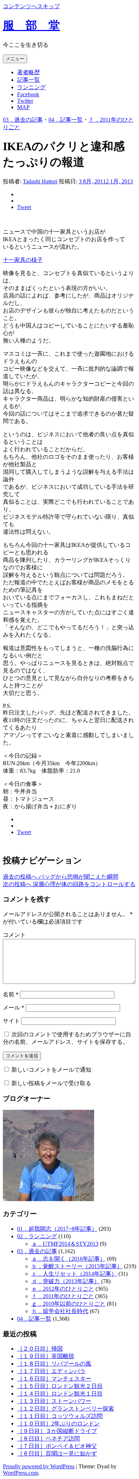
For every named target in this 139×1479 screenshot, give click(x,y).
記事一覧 (28, 80)
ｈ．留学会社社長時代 (59, 1311)
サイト (11, 1021)
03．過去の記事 (23, 120)
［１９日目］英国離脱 (45, 1356)
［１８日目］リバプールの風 (54, 1364)
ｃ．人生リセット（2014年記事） (74, 1274)
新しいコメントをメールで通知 (51, 1070)
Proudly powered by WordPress (38, 1466)
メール (13, 1008)
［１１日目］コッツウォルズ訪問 (60, 1416)
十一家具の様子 (23, 260)
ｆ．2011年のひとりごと (62, 1296)
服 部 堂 (31, 25)
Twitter (25, 101)
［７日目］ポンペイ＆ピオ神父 (57, 1446)
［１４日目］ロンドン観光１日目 (60, 1394)
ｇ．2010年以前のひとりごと (68, 1304)
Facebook (28, 94)
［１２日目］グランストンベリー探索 (65, 1409)
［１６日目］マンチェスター (54, 1379)
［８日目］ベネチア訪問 (48, 1438)
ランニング (31, 87)
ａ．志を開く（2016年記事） (68, 1259)
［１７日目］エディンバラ (51, 1371)
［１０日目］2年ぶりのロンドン (58, 1423)
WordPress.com (20, 1473)
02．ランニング (37, 1236)
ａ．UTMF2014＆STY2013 (64, 1244)
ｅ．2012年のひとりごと (62, 1289)
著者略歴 (28, 72)
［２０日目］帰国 (40, 1349)
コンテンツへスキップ (31, 6)
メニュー (15, 58)
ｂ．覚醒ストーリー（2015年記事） (77, 1266)
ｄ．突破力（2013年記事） (65, 1281)
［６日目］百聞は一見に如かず (57, 1453)
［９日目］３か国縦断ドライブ (57, 1431)
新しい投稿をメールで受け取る (51, 1083)
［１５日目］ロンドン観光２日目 (60, 1386)
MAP (23, 107)
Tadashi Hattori (40, 181)
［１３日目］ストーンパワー (54, 1401)
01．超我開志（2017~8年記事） (57, 1229)
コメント (14, 935)
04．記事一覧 (65, 120)
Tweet (24, 207)
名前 (11, 994)
